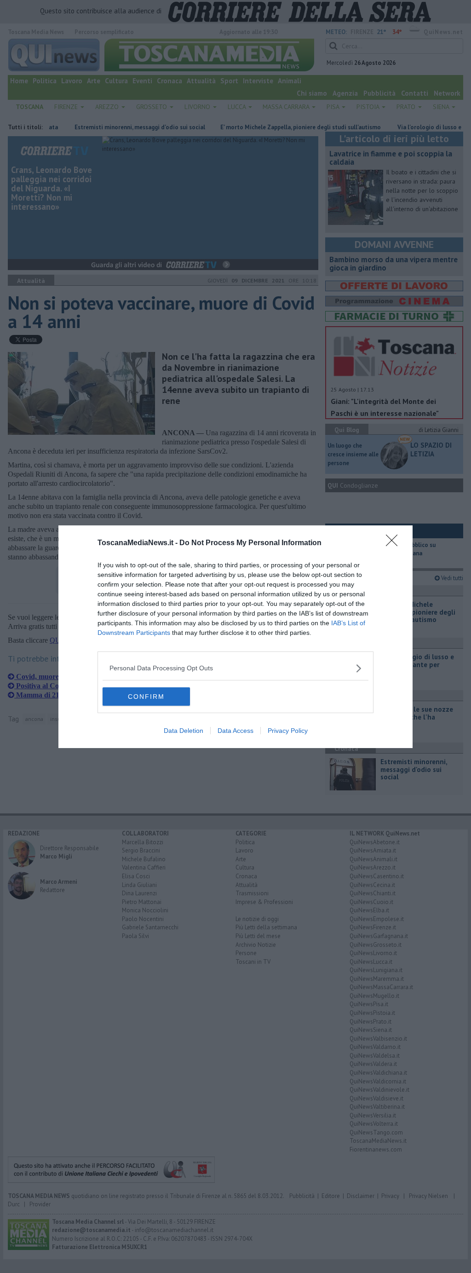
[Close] (394, 543)
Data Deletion (183, 730)
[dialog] (235, 636)
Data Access (235, 730)
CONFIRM (146, 696)
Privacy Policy (288, 730)
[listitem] (235, 668)
